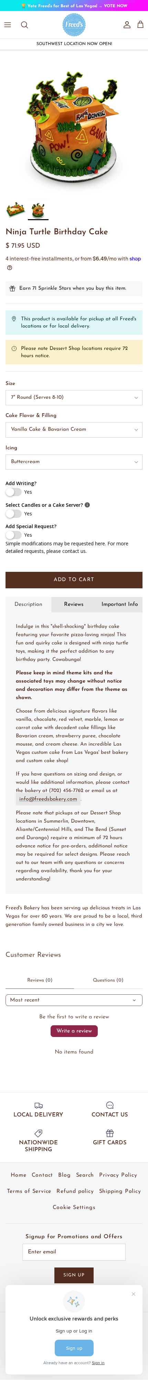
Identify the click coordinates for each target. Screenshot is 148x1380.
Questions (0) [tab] (108, 985)
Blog (64, 1180)
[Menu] (7, 29)
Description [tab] (28, 609)
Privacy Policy (118, 1180)
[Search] (27, 29)
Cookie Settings (74, 1212)
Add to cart (74, 585)
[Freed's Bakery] (74, 29)
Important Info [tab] (120, 609)
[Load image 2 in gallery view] (74, 128)
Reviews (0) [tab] (40, 985)
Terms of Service (29, 1196)
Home (18, 1180)
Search (85, 1180)
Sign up (74, 1280)
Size (10, 388)
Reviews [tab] (74, 609)
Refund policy (75, 1196)
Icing (11, 453)
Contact (42, 1180)
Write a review (74, 1036)
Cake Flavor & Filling (31, 420)
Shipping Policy (120, 1196)
